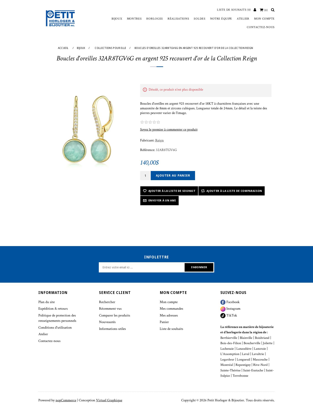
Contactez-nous (261, 27)
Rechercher (107, 302)
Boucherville (252, 343)
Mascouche (260, 359)
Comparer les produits (114, 315)
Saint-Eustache (253, 370)
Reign (159, 140)
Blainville (246, 338)
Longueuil (243, 359)
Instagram (232, 308)
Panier (164, 322)
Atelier (243, 19)
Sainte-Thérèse (230, 370)
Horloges (154, 19)
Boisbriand (262, 338)
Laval (245, 354)
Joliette (268, 343)
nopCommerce (66, 400)
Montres (134, 19)
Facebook (232, 302)
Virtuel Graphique (109, 400)
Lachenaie (227, 348)
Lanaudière (243, 348)
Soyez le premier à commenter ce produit (169, 129)
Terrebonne (240, 375)
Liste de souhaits (171, 328)
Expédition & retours (53, 308)
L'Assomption (229, 354)
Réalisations (178, 19)
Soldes (199, 19)
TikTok (231, 315)
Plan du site (46, 302)
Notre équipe (221, 19)
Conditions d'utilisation (55, 327)
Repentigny (243, 365)
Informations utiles (112, 328)
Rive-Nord (260, 365)
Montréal (226, 365)
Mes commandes (171, 308)
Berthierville (228, 338)
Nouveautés (107, 322)
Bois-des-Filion (230, 343)
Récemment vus (110, 308)
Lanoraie (260, 348)
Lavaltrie (258, 354)
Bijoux (117, 19)
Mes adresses (169, 315)
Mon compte (264, 19)
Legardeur (227, 359)
